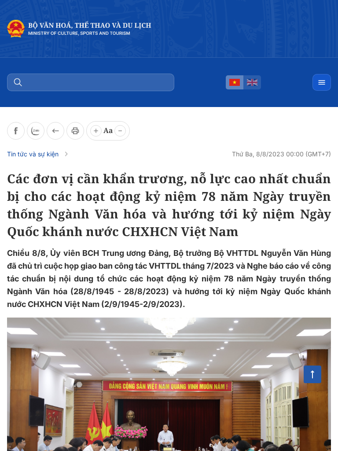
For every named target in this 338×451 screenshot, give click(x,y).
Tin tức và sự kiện (33, 154)
